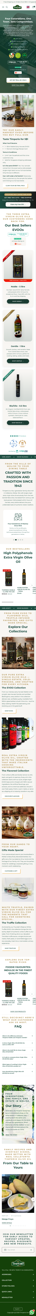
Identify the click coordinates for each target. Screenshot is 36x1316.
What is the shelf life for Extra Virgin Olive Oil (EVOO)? (14, 1051)
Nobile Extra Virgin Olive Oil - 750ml (23, 589)
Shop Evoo (9, 711)
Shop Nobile (17, 301)
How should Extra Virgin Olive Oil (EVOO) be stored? (13, 1072)
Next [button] (33, 1199)
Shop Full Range (18, 85)
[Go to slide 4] (20, 539)
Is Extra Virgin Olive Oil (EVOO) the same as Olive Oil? (13, 1043)
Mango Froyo (7, 1219)
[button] (32, 585)
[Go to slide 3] (18, 539)
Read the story (11, 1135)
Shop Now (21, 2)
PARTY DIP (5, 1216)
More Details (7, 1223)
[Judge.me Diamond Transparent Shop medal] (13, 443)
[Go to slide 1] (13, 539)
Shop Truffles (10, 948)
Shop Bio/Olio (17, 422)
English (17, 1309)
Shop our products (18, 1011)
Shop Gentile (17, 361)
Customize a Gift (11, 871)
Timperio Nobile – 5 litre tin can (8, 591)
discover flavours (12, 796)
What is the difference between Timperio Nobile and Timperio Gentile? (14, 1036)
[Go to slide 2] (15, 539)
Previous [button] (3, 1199)
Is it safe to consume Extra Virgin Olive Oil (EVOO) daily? (14, 1058)
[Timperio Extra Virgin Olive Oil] (18, 111)
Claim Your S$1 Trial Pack (15, 185)
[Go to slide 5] (22, 539)
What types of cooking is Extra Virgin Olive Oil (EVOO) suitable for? (14, 1065)
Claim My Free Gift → (18, 204)
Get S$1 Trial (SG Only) (18, 80)
